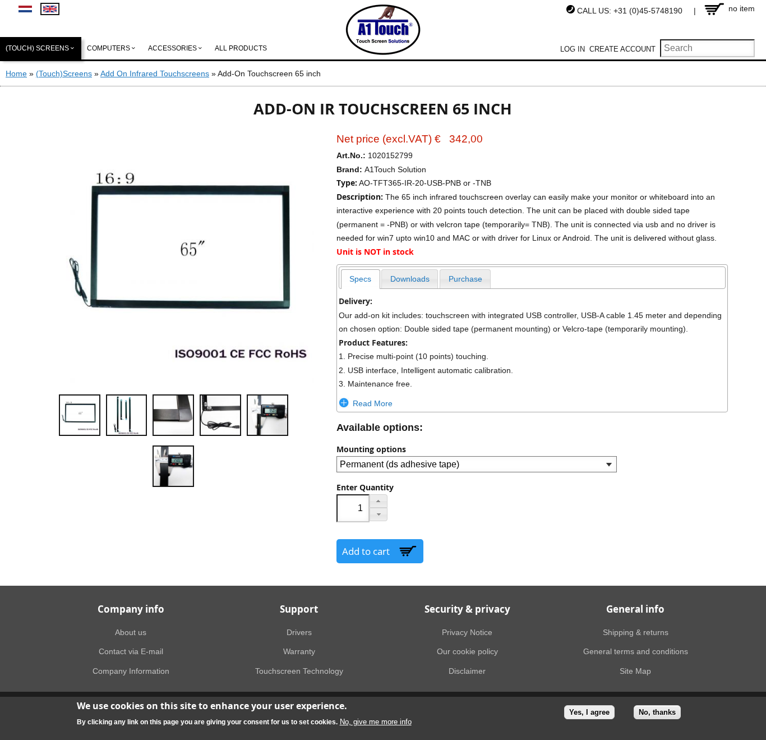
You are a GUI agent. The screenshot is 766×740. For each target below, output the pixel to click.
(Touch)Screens (64, 73)
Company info (131, 609)
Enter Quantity (365, 487)
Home (16, 73)
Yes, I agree (589, 712)
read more (373, 403)
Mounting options (371, 449)
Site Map (635, 671)
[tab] (360, 279)
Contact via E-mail (131, 651)
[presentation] (361, 279)
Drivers (299, 632)
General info (635, 609)
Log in (572, 49)
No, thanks (657, 712)
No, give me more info (376, 722)
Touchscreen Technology (299, 671)
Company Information (131, 671)
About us (130, 632)
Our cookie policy (467, 651)
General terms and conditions (635, 651)
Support (299, 609)
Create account (622, 49)
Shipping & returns (635, 632)
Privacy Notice (467, 632)
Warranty (299, 651)
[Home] (383, 29)
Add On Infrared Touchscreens (154, 73)
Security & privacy (467, 609)
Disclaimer (467, 671)
